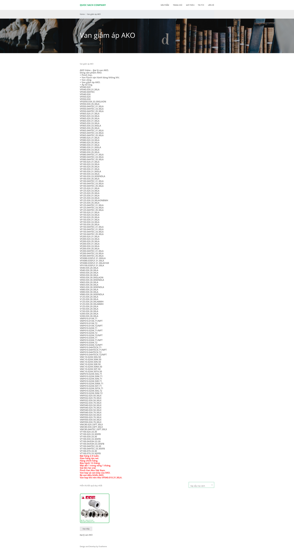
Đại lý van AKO (86, 535)
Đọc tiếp (86, 529)
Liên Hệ (211, 5)
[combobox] (201, 485)
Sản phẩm (165, 5)
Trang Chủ (177, 5)
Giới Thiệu (190, 5)
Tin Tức (201, 5)
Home (82, 14)
